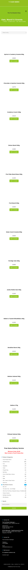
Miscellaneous (5, 497)
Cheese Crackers (6, 493)
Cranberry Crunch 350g (14, 112)
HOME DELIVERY (7, 564)
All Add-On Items (6, 461)
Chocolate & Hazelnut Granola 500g (14, 83)
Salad (4, 467)
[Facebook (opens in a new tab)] (13, 4)
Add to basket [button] (14, 61)
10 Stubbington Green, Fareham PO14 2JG (10, 523)
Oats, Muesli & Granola (21, 21)
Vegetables (5, 465)
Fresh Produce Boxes (7, 459)
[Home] (1, 21)
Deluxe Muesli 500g (14, 145)
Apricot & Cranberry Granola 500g (14, 54)
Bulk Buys (5, 472)
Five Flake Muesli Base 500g (14, 174)
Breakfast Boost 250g (14, 347)
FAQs (12, 564)
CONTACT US (17, 564)
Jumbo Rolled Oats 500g (14, 289)
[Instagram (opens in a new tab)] (15, 4)
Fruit (4, 463)
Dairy (4, 476)
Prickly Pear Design (16, 566)
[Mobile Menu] (26, 11)
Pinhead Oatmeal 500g (14, 434)
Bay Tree (4, 486)
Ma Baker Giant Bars (7, 495)
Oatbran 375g (14, 405)
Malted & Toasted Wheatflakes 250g (14, 318)
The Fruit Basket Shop (14, 13)
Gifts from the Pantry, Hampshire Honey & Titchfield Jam (14, 490)
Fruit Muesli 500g (14, 203)
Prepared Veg (5, 470)
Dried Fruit (5, 482)
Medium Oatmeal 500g (14, 376)
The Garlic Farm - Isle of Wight (9, 488)
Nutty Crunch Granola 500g (14, 232)
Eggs (4, 478)
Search (14, 508)
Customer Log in (5, 554)
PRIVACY (22, 564)
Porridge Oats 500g (14, 261)
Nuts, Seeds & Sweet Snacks (9, 480)
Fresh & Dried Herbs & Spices (9, 474)
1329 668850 (5, 543)
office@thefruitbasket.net (7, 546)
